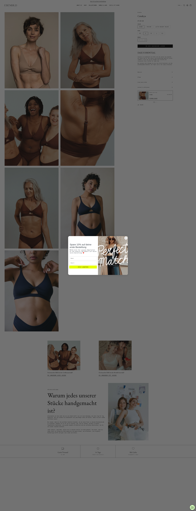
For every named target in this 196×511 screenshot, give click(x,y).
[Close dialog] (126, 238)
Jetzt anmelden (83, 267)
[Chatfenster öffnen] (192, 507)
